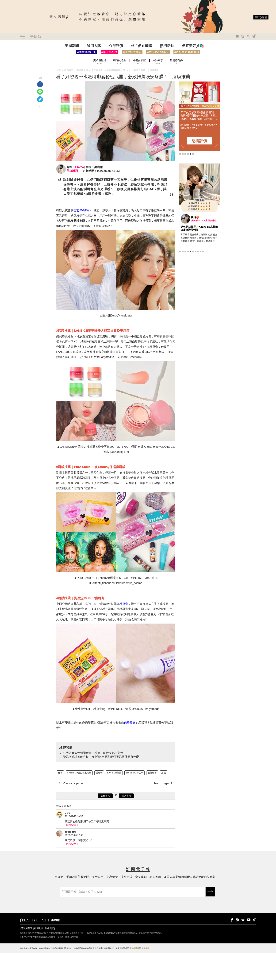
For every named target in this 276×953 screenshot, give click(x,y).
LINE (40, 92)
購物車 (253, 36)
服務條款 (145, 948)
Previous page (72, 783)
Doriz (67, 813)
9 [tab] (200, 251)
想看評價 (199, 141)
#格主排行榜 (109, 52)
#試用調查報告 (132, 52)
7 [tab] (195, 251)
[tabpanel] (199, 116)
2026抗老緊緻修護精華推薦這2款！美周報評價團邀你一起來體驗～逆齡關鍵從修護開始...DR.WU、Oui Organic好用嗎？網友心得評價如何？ (198, 115)
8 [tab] (198, 251)
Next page (162, 783)
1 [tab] (180, 154)
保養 (2, 59)
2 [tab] (183, 154)
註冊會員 (105, 795)
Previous (182, 144)
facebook (231, 920)
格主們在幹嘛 (141, 46)
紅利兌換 (38, 928)
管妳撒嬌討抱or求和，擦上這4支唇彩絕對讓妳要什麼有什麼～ (102, 756)
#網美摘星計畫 (86, 52)
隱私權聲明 (26, 928)
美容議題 (72, 171)
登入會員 (126, 795)
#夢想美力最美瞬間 (186, 52)
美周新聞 (72, 46)
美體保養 (199, 200)
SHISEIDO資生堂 (134, 772)
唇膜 (163, 772)
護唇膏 (123, 603)
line (243, 920)
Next (216, 144)
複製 (40, 107)
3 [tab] (185, 154)
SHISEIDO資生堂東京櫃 (17, 59)
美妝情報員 (82, 70)
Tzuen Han (71, 831)
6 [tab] (193, 154)
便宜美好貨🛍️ (193, 46)
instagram (237, 920)
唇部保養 (152, 772)
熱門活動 (167, 46)
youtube (248, 920)
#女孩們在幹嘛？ (158, 52)
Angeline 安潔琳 (200, 217)
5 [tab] (190, 154)
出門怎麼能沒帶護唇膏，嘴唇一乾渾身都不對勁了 (94, 753)
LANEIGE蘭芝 (114, 772)
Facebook (40, 84)
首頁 (58, 70)
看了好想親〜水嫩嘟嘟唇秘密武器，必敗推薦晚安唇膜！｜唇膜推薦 (124, 70)
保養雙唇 (129, 722)
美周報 (36, 36)
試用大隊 (94, 46)
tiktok (254, 920)
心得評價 (116, 46)
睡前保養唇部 (82, 210)
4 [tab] (188, 154)
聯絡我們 (49, 928)
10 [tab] (203, 251)
